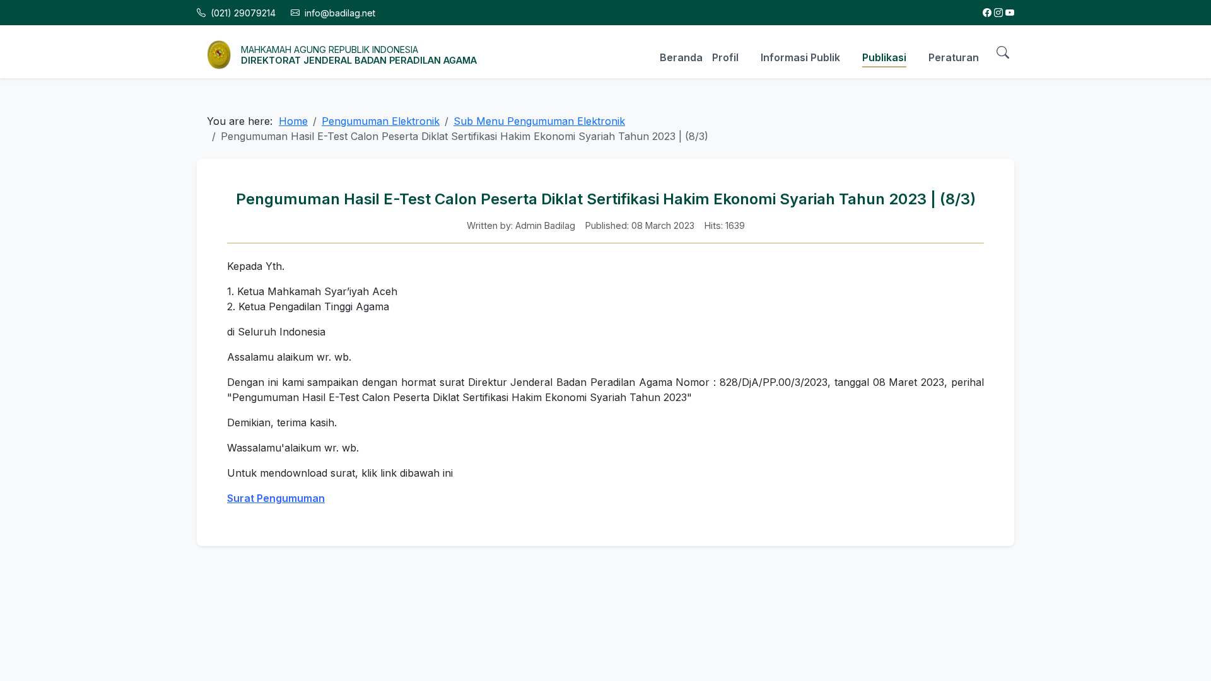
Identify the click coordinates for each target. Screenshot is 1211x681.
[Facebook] (987, 13)
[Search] (1003, 52)
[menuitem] (676, 55)
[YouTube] (1009, 13)
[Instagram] (998, 13)
